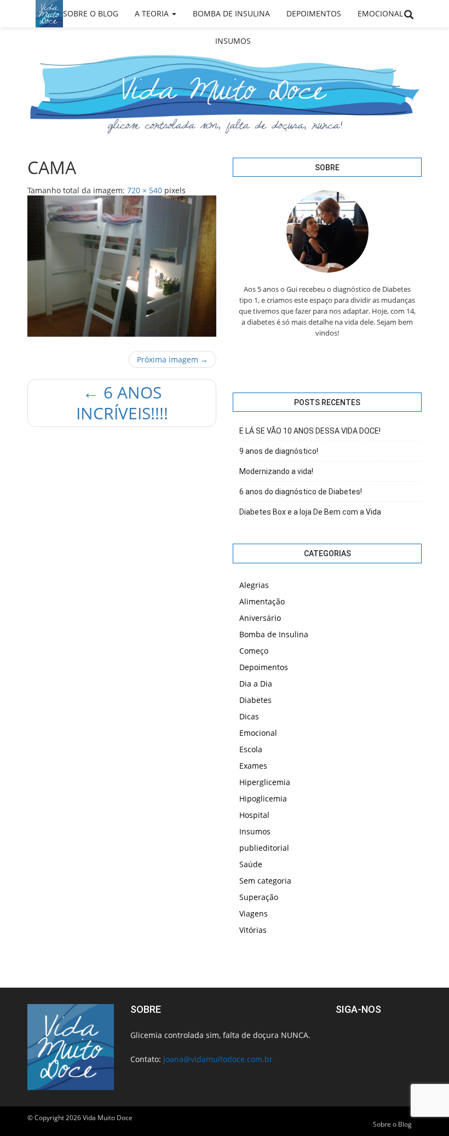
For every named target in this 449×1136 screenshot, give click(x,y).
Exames (253, 765)
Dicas (249, 716)
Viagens (253, 913)
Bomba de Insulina (231, 13)
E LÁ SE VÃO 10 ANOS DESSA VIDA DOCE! (310, 430)
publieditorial (264, 848)
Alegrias (254, 585)
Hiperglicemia (264, 782)
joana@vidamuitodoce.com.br (218, 1059)
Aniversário (260, 618)
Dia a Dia (255, 683)
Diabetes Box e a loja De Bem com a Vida (310, 512)
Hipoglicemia (263, 798)
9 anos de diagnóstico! (278, 451)
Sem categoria (265, 880)
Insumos (233, 41)
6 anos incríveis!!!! (122, 402)
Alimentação (262, 601)
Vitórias (253, 930)
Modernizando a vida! (276, 471)
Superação (258, 897)
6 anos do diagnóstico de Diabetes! (300, 491)
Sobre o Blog (90, 13)
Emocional (380, 13)
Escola (250, 749)
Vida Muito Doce (108, 1117)
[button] (408, 15)
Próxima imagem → (172, 359)
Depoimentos (313, 13)
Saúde (250, 864)
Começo (253, 650)
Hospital (254, 815)
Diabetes (255, 700)
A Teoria (153, 13)
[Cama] (121, 266)
